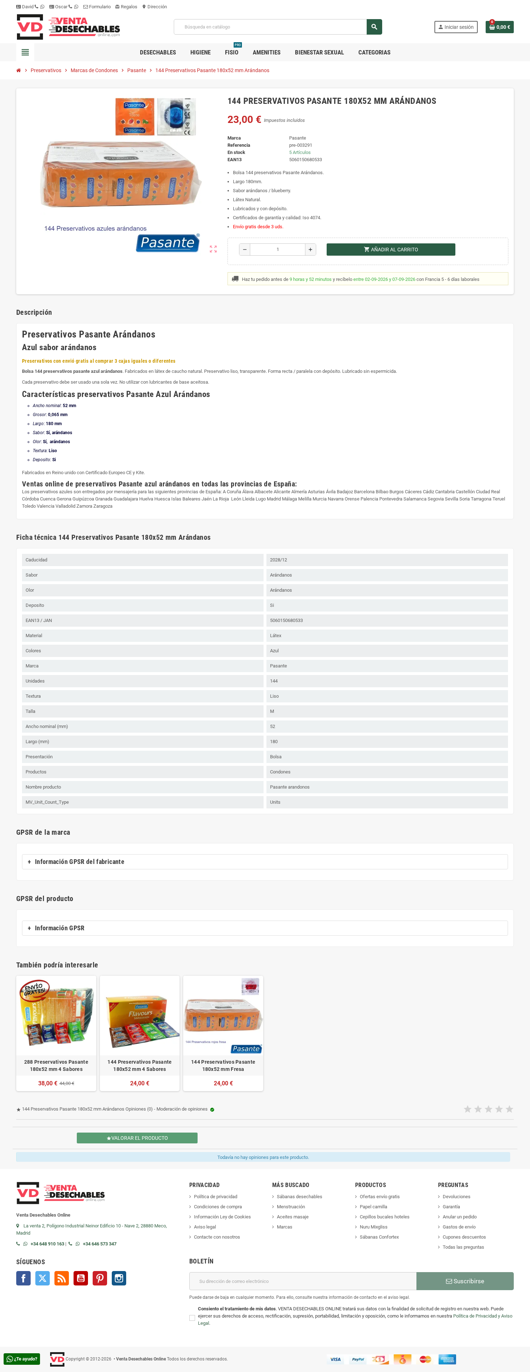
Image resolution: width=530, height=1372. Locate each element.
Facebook (23, 1278)
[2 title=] (478, 1109)
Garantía (451, 1206)
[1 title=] (467, 1109)
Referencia (239, 145)
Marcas (284, 1227)
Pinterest (100, 1278)
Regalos (126, 6)
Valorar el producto (137, 1138)
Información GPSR (60, 928)
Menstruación (291, 1206)
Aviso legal (205, 1227)
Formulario (99, 6)
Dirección (154, 6)
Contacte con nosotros (217, 1237)
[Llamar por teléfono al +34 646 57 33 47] (72, 1244)
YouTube (81, 1278)
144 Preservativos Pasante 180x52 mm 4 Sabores (139, 1065)
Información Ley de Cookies (222, 1216)
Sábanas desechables (299, 1196)
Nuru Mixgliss (374, 1227)
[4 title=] (499, 1109)
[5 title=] (509, 1109)
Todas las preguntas (463, 1247)
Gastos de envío (459, 1227)
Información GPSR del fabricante (79, 861)
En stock (236, 152)
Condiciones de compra (218, 1206)
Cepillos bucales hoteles (385, 1216)
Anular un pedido (460, 1216)
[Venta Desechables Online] (69, 26)
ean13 (235, 159)
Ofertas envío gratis (380, 1196)
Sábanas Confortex (379, 1237)
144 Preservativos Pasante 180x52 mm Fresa (223, 1065)
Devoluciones (457, 1196)
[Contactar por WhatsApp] (27, 1244)
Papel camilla (373, 1206)
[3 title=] (488, 1109)
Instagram (119, 1278)
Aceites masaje (293, 1216)
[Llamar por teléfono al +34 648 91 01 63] (19, 1244)
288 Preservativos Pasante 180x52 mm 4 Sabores (56, 1065)
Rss (61, 1278)
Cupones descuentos (464, 1237)
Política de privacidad (215, 1196)
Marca (234, 138)
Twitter (42, 1278)
